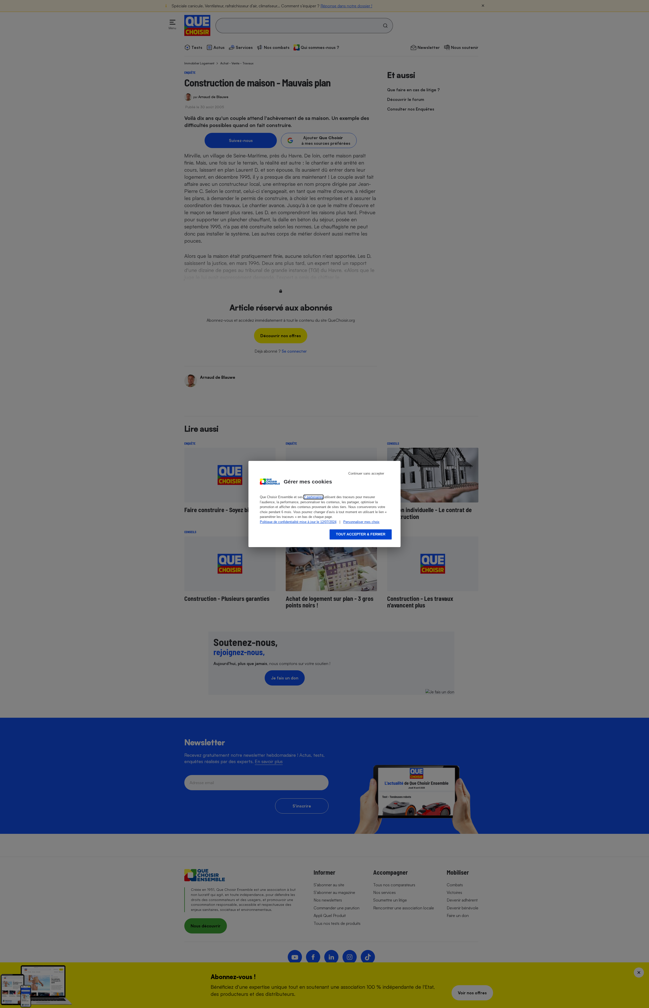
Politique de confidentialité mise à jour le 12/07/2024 (298, 522)
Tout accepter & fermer (360, 534)
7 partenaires (313, 497)
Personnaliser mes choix (361, 522)
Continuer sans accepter (366, 473)
